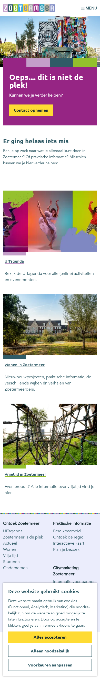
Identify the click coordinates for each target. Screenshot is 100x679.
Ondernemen (15, 568)
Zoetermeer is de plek (23, 537)
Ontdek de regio (68, 537)
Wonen (9, 549)
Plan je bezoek (66, 549)
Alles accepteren (50, 637)
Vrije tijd (10, 555)
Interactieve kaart (68, 543)
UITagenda (13, 531)
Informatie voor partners (74, 581)
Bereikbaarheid (67, 531)
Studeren (11, 562)
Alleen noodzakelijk (50, 651)
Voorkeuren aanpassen (50, 665)
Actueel (10, 543)
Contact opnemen (31, 110)
